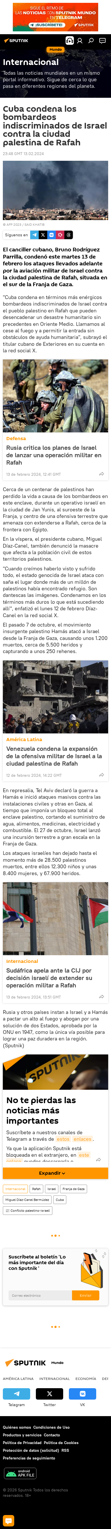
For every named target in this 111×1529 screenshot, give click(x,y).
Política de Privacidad (22, 1442)
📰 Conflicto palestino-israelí (27, 1210)
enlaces (82, 1139)
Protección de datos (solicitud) (31, 1450)
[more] (101, 473)
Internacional (22, 961)
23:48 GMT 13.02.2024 (23, 153)
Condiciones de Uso (51, 1427)
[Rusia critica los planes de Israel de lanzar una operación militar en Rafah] (55, 395)
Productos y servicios (22, 1434)
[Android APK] (20, 1474)
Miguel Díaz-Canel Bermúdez (27, 1199)
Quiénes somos (17, 1427)
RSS (65, 1450)
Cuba (60, 1199)
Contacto (52, 1434)
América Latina (24, 739)
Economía (85, 1378)
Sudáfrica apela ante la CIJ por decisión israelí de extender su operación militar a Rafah (49, 978)
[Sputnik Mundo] (17, 42)
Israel (52, 1189)
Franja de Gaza (74, 1189)
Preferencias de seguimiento (29, 1458)
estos (63, 1139)
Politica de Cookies (61, 1442)
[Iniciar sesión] (79, 40)
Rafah (36, 1189)
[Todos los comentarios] (8, 1520)
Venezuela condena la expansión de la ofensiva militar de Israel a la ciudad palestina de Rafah (54, 756)
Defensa (16, 438)
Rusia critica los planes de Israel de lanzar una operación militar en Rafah (54, 455)
